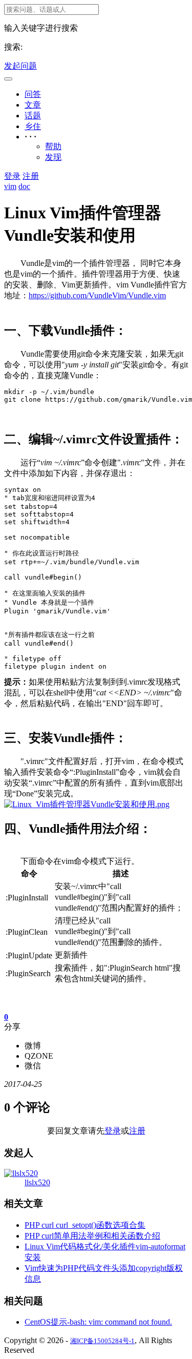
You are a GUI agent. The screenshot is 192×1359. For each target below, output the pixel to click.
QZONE (39, 1056)
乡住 (33, 126)
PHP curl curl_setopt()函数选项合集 (85, 1225)
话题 (33, 115)
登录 (12, 176)
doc (24, 186)
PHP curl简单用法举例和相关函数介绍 (92, 1235)
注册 (31, 176)
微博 (33, 1045)
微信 (33, 1065)
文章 (33, 104)
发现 (53, 157)
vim (10, 186)
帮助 (53, 146)
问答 (33, 94)
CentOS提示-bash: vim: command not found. (98, 1321)
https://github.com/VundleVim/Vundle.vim (97, 295)
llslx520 (37, 1182)
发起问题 (20, 65)
